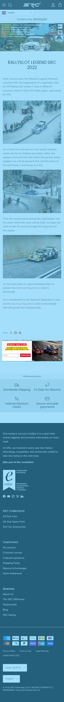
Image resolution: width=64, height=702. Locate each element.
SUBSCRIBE (25, 355)
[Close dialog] (61, 342)
